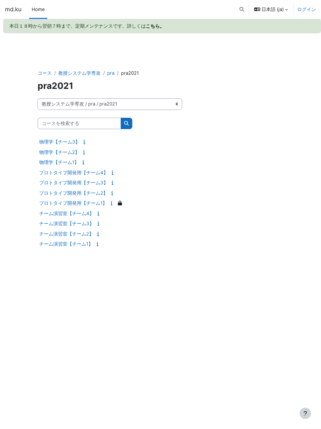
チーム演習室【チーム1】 (66, 244)
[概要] (86, 142)
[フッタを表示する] (305, 413)
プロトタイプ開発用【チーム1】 (73, 203)
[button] (242, 9)
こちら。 (155, 26)
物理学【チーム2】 (59, 152)
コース (45, 73)
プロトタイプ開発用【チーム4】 (73, 173)
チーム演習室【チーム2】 (66, 234)
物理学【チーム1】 (59, 162)
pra (110, 73)
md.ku (13, 9)
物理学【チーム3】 (59, 142)
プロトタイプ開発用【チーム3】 (73, 183)
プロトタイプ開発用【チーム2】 (73, 193)
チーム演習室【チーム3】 (66, 223)
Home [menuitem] (38, 9)
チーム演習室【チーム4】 (66, 213)
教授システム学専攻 (79, 73)
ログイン (306, 9)
